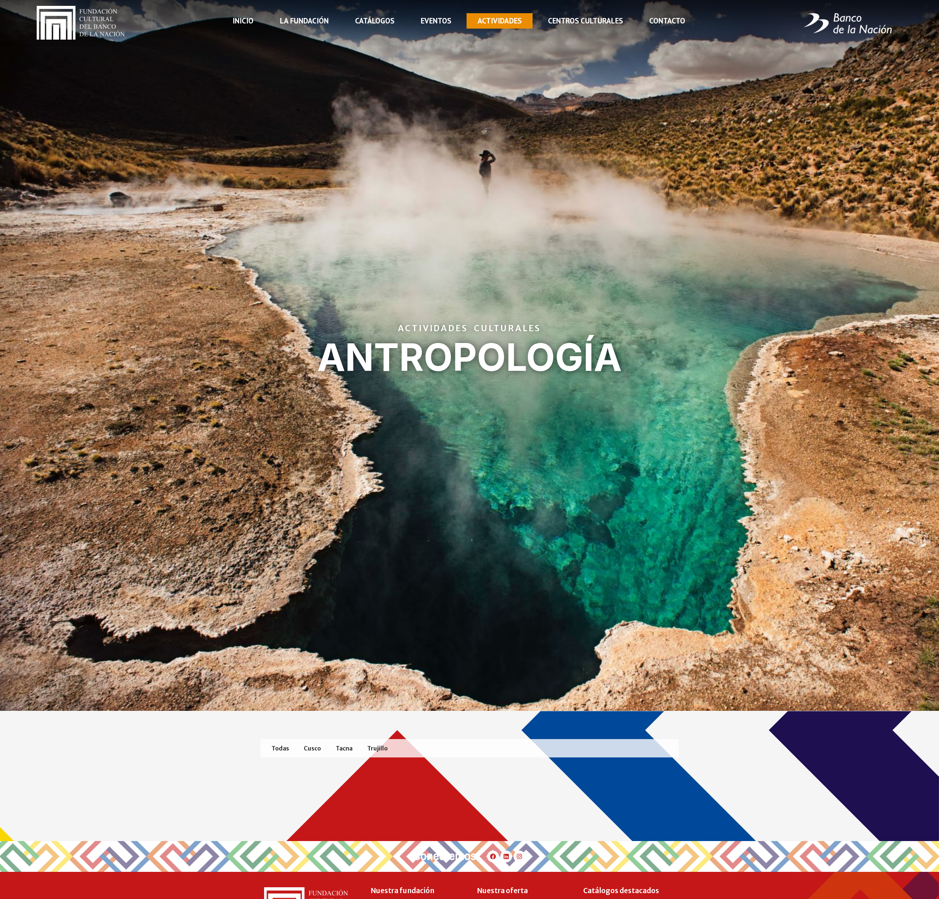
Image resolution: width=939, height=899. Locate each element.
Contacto (667, 21)
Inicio (243, 21)
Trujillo (377, 748)
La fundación (304, 21)
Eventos (436, 21)
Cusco (312, 748)
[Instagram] (519, 856)
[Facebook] (493, 856)
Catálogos (374, 21)
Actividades (500, 21)
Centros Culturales (585, 21)
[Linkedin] (506, 856)
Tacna (344, 748)
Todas (280, 748)
